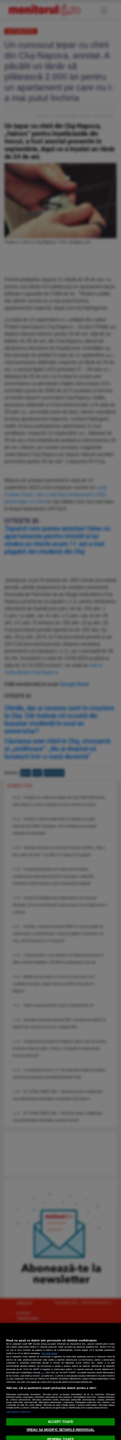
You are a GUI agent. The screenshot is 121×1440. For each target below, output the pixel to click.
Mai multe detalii (50, 1353)
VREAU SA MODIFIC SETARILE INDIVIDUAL (60, 1429)
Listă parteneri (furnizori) (18, 1411)
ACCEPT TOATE (60, 1421)
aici (43, 1372)
